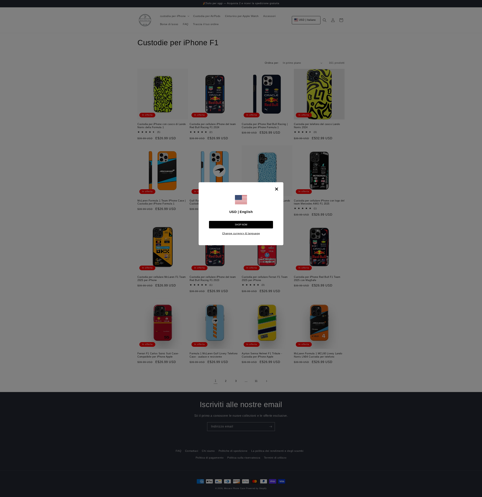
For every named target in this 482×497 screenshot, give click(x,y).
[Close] (276, 189)
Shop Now (241, 224)
